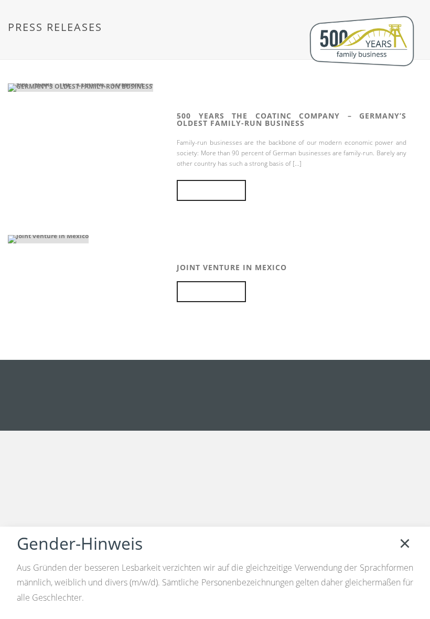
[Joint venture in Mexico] (48, 238)
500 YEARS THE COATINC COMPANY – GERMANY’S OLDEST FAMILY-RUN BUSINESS (291, 119)
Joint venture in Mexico (232, 267)
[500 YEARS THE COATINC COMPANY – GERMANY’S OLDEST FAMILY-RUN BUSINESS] (80, 87)
